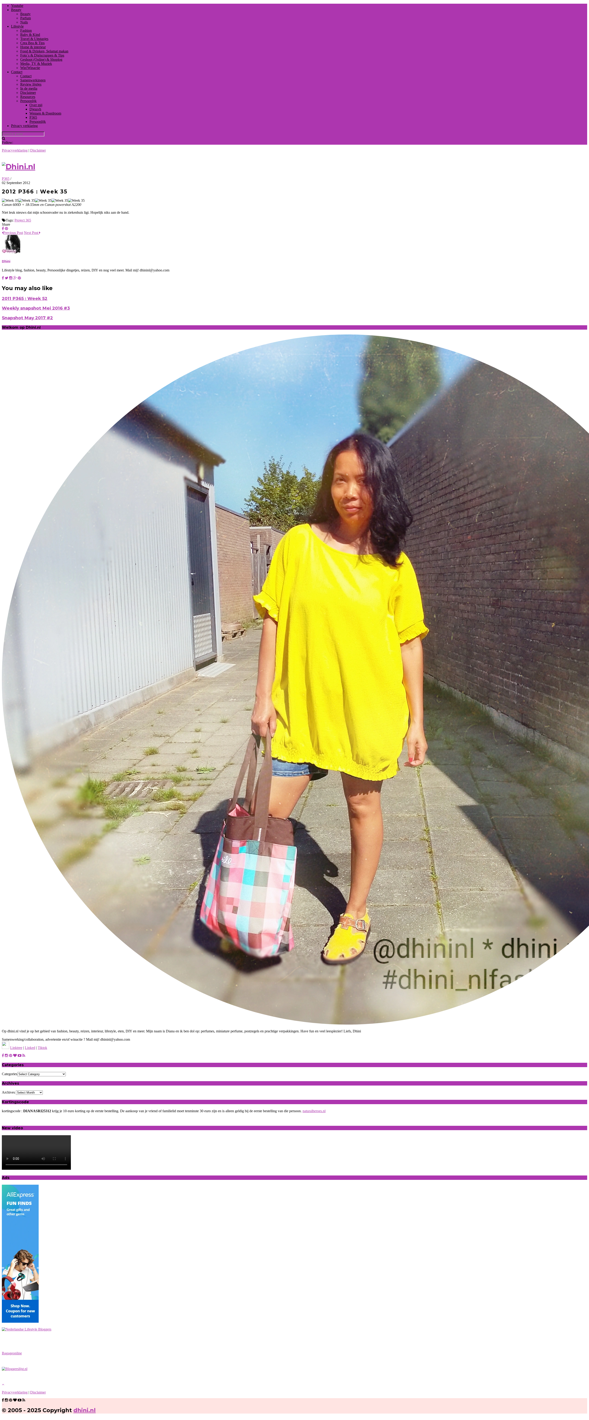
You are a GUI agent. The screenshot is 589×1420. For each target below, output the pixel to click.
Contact (16, 72)
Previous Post (13, 233)
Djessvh (35, 109)
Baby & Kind (30, 35)
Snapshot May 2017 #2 (27, 317)
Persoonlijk (28, 101)
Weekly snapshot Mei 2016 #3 (36, 308)
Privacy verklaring (24, 126)
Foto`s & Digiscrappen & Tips (42, 55)
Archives (8, 1092)
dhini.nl (84, 1410)
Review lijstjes (30, 84)
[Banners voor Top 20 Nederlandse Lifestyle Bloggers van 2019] (26, 1329)
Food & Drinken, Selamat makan (44, 51)
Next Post (31, 233)
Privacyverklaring (15, 150)
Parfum (25, 18)
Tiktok (42, 1048)
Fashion (26, 30)
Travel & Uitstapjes (34, 39)
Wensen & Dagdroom (45, 113)
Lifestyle (17, 26)
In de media (28, 88)
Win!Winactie (30, 68)
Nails (24, 22)
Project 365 (22, 220)
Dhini (6, 261)
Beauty (16, 10)
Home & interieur (33, 47)
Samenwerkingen (33, 80)
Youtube (17, 6)
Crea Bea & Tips (32, 43)
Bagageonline (12, 1353)
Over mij (35, 105)
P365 (33, 117)
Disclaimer (28, 93)
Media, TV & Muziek (36, 64)
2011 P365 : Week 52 (24, 298)
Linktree (16, 1048)
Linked (30, 1048)
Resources (27, 97)
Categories (9, 1074)
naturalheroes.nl (314, 1111)
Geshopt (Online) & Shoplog (41, 59)
